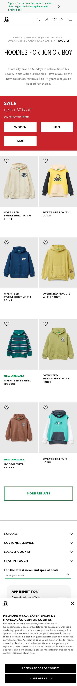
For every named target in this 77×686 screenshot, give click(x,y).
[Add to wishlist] (6, 161)
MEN (56, 127)
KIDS (20, 141)
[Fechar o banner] (72, 603)
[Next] (59, 6)
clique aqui (28, 653)
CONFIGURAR (39, 678)
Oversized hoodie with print (56, 295)
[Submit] (67, 574)
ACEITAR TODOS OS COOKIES (41, 668)
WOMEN (20, 127)
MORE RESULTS (38, 493)
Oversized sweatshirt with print (17, 215)
